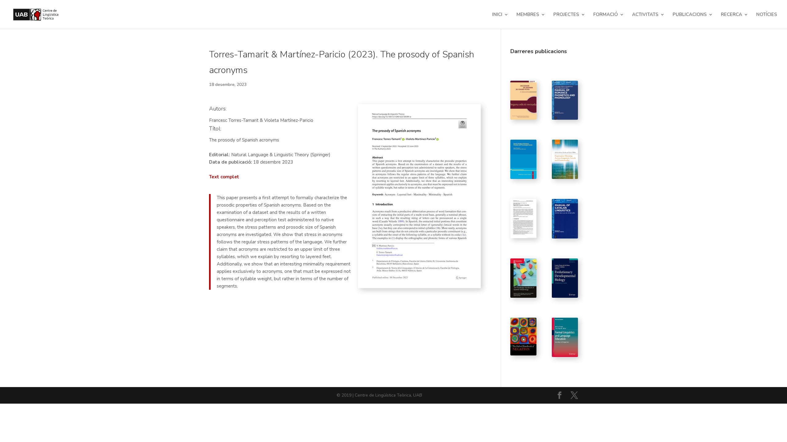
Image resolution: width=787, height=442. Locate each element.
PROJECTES (566, 14)
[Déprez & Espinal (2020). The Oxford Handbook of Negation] (523, 336)
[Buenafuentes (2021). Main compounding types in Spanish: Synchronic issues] (523, 278)
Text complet (224, 177)
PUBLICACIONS (690, 14)
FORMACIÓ (605, 14)
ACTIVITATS (645, 14)
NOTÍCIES (766, 14)
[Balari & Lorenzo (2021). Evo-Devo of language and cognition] (565, 278)
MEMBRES (527, 14)
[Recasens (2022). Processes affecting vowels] (565, 100)
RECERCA (731, 14)
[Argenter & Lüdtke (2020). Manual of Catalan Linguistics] (565, 218)
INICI (497, 14)
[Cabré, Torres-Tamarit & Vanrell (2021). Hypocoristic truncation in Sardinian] (523, 218)
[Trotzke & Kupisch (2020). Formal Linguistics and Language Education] (565, 337)
